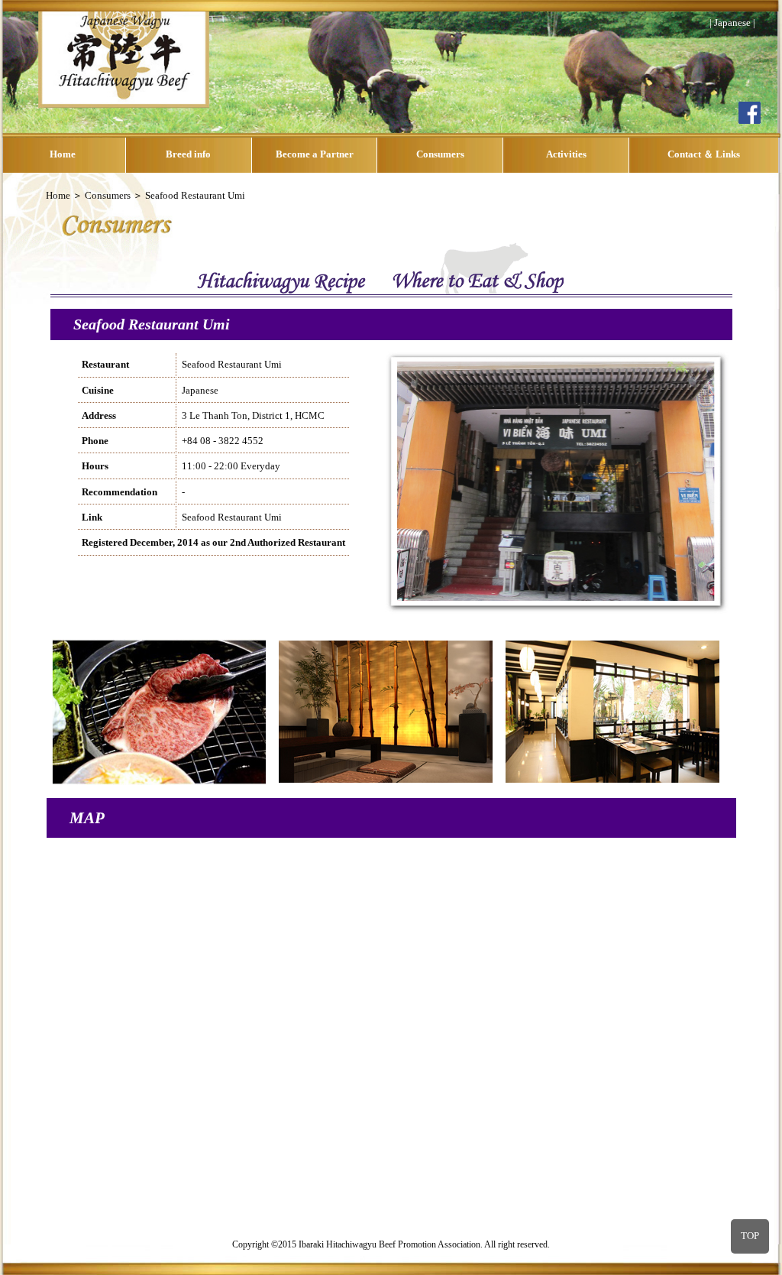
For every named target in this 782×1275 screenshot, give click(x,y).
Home (63, 154)
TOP (750, 1236)
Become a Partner (315, 154)
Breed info (188, 154)
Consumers (440, 154)
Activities (566, 154)
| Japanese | (732, 23)
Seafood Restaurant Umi (232, 517)
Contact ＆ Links (703, 154)
